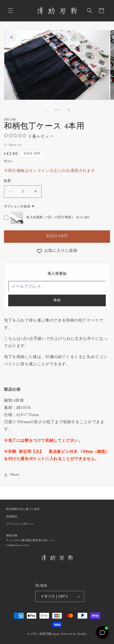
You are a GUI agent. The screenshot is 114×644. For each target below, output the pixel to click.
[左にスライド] (45, 110)
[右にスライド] (68, 110)
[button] (10, 10)
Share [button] (14, 474)
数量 (7, 181)
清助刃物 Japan (49, 634)
